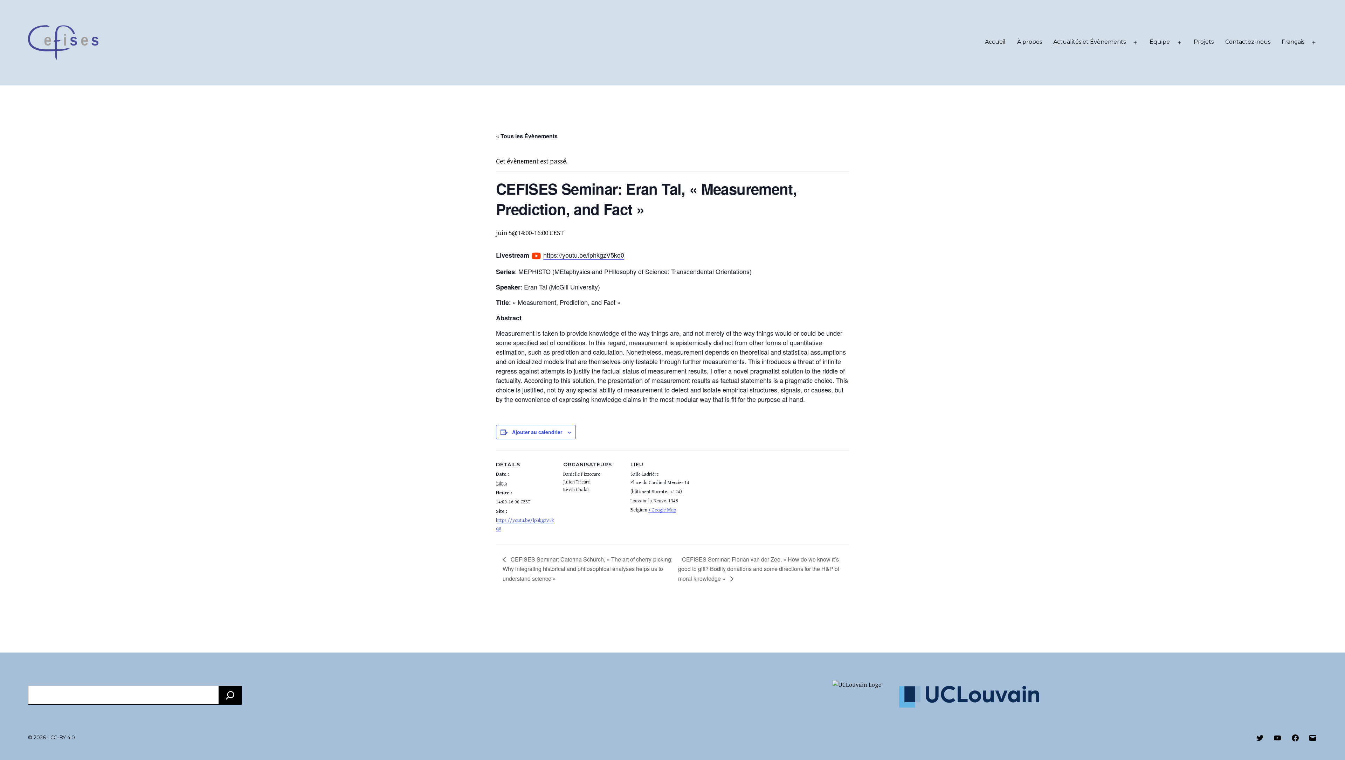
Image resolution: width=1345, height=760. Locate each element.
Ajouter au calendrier (537, 431)
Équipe (1160, 42)
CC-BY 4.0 (62, 737)
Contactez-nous (1247, 42)
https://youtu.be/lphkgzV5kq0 (583, 254)
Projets (1204, 42)
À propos (1029, 42)
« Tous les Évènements (527, 136)
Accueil (995, 42)
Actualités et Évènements (1089, 42)
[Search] (230, 695)
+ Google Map (662, 510)
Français (1293, 42)
